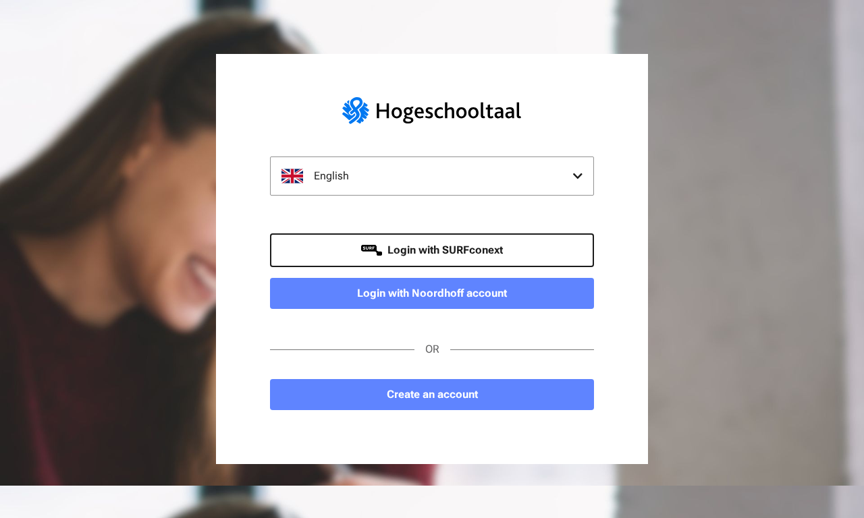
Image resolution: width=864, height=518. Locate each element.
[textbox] (432, 176)
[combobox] (432, 176)
